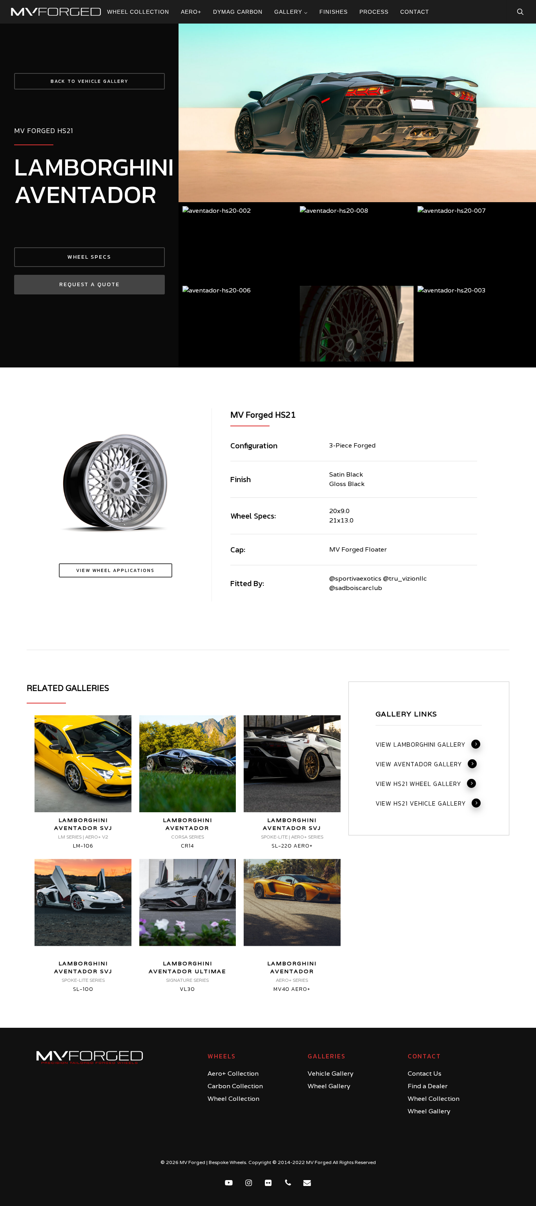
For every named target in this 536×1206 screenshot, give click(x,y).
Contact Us (424, 1073)
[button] (89, 81)
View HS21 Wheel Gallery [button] (418, 784)
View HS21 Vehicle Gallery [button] (421, 803)
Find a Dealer (428, 1086)
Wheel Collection (233, 1099)
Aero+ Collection (233, 1073)
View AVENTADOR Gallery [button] (419, 764)
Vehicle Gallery (331, 1073)
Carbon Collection (235, 1086)
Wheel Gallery (329, 1086)
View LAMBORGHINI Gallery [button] (421, 744)
